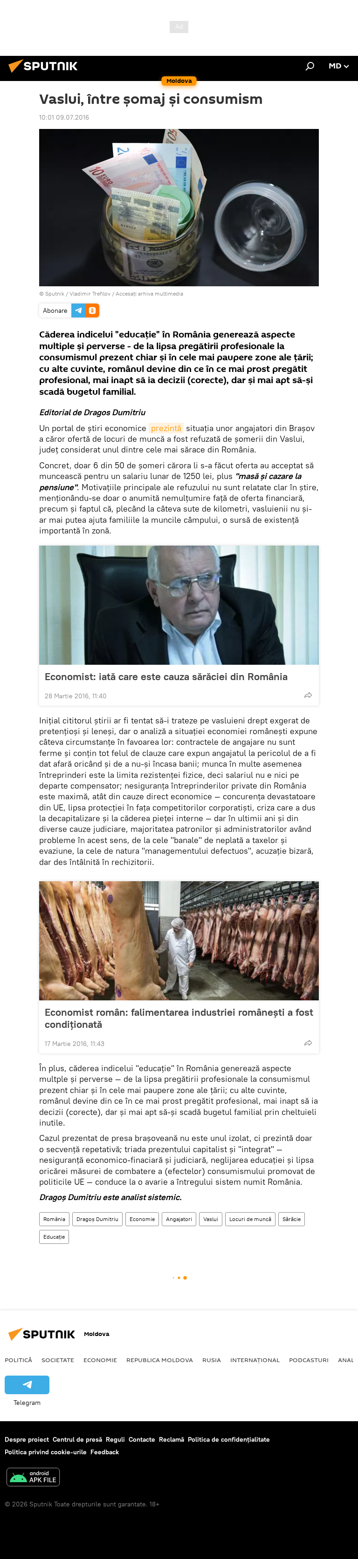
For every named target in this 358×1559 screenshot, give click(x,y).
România (54, 1218)
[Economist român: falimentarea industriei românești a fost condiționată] (179, 940)
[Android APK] (33, 1478)
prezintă (166, 428)
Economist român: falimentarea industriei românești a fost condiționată (179, 1018)
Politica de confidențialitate (229, 1439)
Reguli (115, 1439)
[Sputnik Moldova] (46, 74)
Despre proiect (27, 1439)
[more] (308, 695)
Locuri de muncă (250, 1218)
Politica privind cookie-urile (46, 1452)
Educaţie (54, 1236)
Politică (18, 1360)
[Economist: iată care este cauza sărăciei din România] (179, 605)
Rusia (211, 1360)
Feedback (104, 1452)
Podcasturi (309, 1360)
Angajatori (179, 1218)
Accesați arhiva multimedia (149, 293)
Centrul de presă (77, 1439)
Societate (57, 1360)
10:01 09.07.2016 (64, 117)
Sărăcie (291, 1218)
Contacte (142, 1439)
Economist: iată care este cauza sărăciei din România (166, 676)
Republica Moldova (159, 1360)
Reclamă (171, 1439)
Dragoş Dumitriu (97, 1218)
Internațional (255, 1360)
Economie (142, 1218)
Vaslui (210, 1218)
